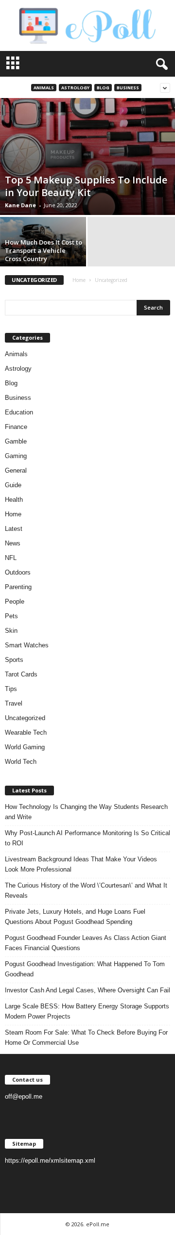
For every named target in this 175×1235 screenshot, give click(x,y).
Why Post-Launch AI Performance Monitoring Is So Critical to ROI (87, 838)
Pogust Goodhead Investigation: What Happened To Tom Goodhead (85, 969)
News (12, 543)
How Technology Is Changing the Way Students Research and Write (86, 812)
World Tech (20, 761)
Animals (44, 87)
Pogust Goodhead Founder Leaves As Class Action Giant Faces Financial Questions (85, 943)
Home (79, 280)
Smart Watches (27, 645)
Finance (16, 426)
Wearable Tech (26, 732)
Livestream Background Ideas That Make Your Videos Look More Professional (81, 864)
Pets (11, 616)
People (14, 601)
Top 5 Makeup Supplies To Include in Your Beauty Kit (86, 186)
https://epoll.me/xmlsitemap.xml (50, 1160)
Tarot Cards (21, 674)
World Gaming (25, 747)
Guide (13, 485)
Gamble (16, 441)
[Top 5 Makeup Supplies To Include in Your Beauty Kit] (87, 156)
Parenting (18, 587)
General (16, 470)
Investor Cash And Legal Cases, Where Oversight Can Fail (87, 990)
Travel (13, 703)
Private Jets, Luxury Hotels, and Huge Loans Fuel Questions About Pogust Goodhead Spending (75, 916)
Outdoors (18, 572)
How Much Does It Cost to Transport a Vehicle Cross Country (43, 250)
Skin (11, 630)
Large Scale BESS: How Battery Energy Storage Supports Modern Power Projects (87, 1011)
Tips (11, 688)
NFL (11, 557)
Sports (14, 659)
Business (128, 87)
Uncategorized (25, 718)
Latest (13, 528)
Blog (103, 87)
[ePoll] (87, 25)
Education (19, 412)
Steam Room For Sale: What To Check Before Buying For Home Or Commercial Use (86, 1037)
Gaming (16, 456)
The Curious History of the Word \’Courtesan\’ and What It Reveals (86, 890)
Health (14, 499)
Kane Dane (20, 205)
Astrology (75, 87)
